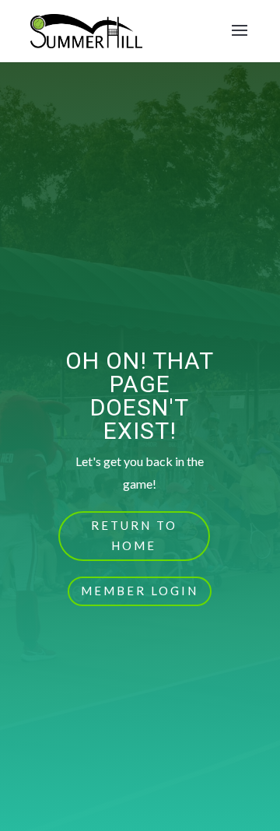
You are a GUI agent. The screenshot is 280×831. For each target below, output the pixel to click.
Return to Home (134, 535)
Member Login (139, 591)
